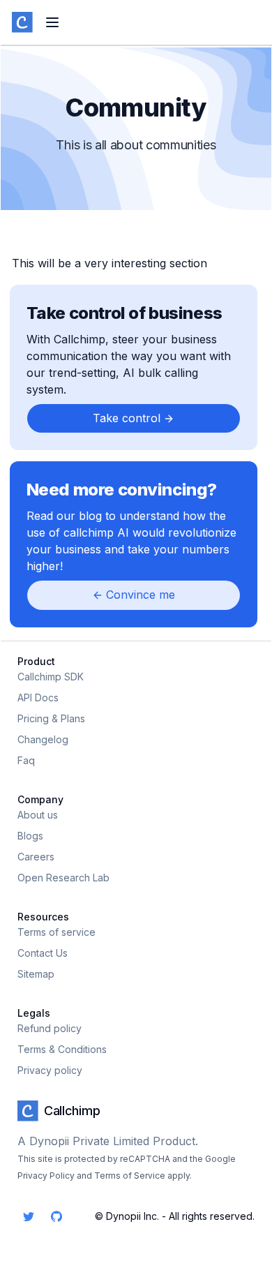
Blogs (30, 836)
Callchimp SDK (50, 676)
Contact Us (42, 953)
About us (37, 815)
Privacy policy (49, 1070)
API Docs (38, 697)
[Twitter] (28, 1216)
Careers (35, 857)
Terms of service (56, 932)
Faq (26, 760)
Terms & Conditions (62, 1049)
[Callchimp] (22, 22)
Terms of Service (129, 1175)
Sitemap (35, 974)
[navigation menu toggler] (52, 22)
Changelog (42, 739)
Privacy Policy (46, 1175)
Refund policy (49, 1028)
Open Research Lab (63, 877)
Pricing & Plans (51, 718)
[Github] (56, 1216)
